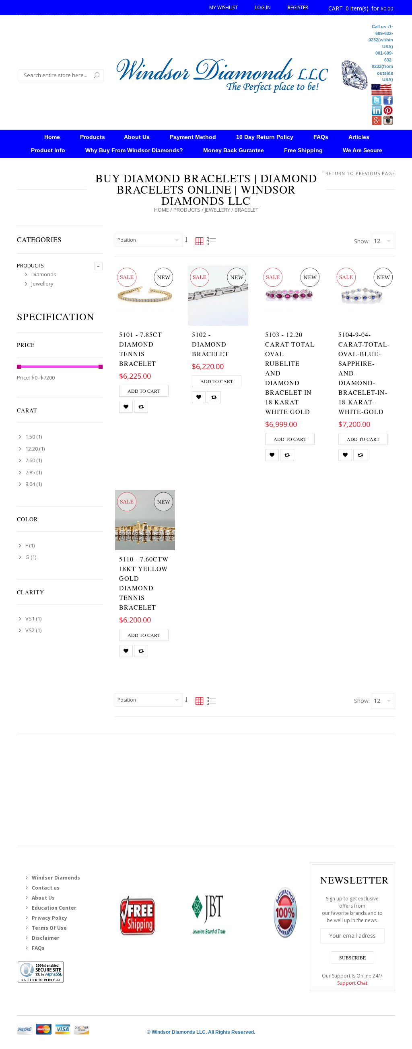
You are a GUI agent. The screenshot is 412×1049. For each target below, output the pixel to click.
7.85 (30, 472)
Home (161, 209)
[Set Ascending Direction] (186, 240)
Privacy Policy (49, 917)
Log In (263, 7)
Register (298, 7)
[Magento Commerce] (242, 73)
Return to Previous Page (360, 173)
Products (92, 137)
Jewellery (217, 209)
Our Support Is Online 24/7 (352, 979)
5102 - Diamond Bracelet (210, 344)
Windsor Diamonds (56, 877)
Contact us (46, 887)
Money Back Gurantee (233, 150)
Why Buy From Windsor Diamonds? (134, 150)
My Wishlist (224, 7)
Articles (358, 137)
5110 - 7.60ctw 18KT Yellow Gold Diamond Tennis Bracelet (144, 583)
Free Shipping (303, 150)
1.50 (30, 436)
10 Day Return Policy (264, 137)
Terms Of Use (49, 928)
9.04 (30, 484)
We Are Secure (362, 150)
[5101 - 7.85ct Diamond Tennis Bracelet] (145, 295)
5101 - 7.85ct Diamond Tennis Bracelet (140, 348)
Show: (362, 241)
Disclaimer (46, 938)
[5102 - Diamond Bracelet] (218, 295)
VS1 (30, 618)
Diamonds (43, 274)
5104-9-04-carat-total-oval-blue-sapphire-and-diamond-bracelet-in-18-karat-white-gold (364, 373)
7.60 (30, 460)
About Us (137, 137)
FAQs (320, 137)
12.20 (31, 448)
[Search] (97, 75)
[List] (211, 241)
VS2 (30, 630)
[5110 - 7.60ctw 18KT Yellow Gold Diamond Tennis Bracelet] (145, 520)
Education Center (54, 907)
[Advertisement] (206, 789)
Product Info (48, 150)
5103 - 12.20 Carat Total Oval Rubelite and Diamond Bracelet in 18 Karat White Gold (290, 373)
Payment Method (193, 137)
